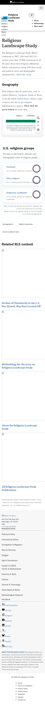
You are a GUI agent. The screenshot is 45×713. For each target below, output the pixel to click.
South (30, 94)
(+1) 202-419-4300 (9, 527)
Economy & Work (9, 574)
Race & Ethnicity (9, 550)
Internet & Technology (11, 584)
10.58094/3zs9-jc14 (21, 505)
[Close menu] (31, 15)
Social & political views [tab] (11, 232)
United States (23, 98)
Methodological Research (12, 595)
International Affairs (10, 539)
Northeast (22, 94)
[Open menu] (41, 8)
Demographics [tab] (8, 224)
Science (5, 579)
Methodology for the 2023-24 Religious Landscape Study (18, 365)
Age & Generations (9, 560)
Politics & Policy (8, 534)
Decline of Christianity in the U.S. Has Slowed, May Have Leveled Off (21, 304)
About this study (23, 74)
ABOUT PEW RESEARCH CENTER (13, 652)
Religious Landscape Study (14, 17)
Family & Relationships (11, 569)
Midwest (13, 94)
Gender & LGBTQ (9, 565)
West (38, 94)
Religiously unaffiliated (16, 192)
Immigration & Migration (12, 544)
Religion (5, 555)
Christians (10, 166)
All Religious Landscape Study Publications (19, 488)
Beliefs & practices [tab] (26, 224)
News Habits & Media (11, 590)
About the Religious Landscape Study (19, 427)
